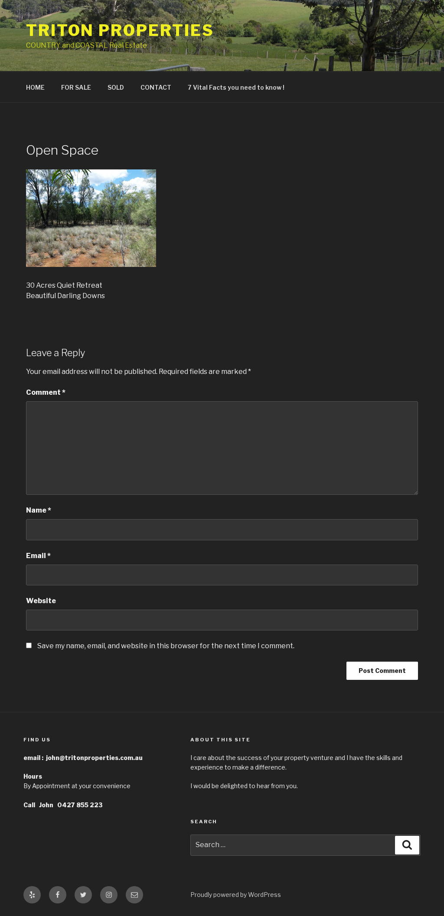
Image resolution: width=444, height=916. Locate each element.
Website (41, 601)
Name (38, 510)
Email (38, 556)
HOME (35, 87)
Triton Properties (120, 30)
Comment (45, 392)
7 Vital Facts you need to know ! (236, 87)
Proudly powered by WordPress (235, 894)
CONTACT (155, 87)
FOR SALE (76, 87)
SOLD (116, 87)
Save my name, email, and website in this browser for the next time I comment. (165, 646)
